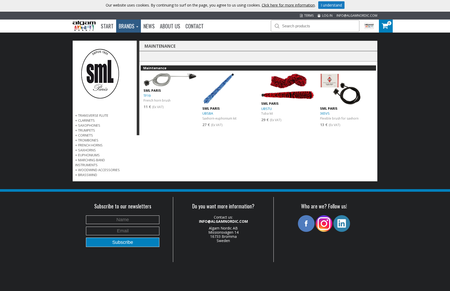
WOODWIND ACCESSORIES (99, 170)
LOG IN (327, 15)
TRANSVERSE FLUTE (93, 115)
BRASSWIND (87, 174)
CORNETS (85, 135)
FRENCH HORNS (90, 145)
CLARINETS (86, 120)
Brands (127, 26)
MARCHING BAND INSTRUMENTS (90, 162)
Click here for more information (288, 5)
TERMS (308, 15)
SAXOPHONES (89, 125)
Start (107, 26)
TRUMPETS (86, 130)
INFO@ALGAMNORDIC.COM (356, 15)
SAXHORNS (87, 150)
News (149, 26)
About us (170, 26)
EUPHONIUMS (89, 155)
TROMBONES (88, 140)
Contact (194, 26)
